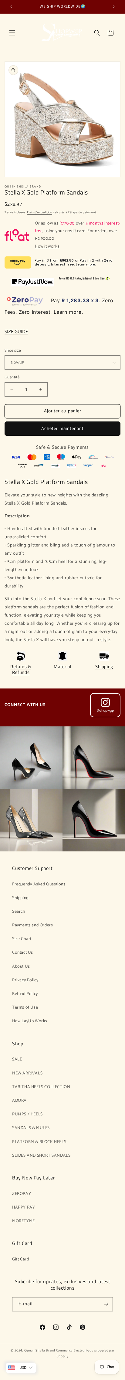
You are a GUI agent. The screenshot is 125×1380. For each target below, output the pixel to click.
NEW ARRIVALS (27, 1073)
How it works (47, 246)
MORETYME (23, 1221)
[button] (12, 32)
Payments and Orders (32, 925)
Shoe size (13, 351)
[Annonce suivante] (113, 6)
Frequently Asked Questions (39, 884)
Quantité (12, 377)
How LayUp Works (29, 1021)
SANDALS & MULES (31, 1128)
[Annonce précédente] (11, 6)
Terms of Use (25, 1007)
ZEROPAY (21, 1193)
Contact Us (22, 952)
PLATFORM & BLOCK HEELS (39, 1141)
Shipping (104, 666)
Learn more (85, 264)
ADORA (19, 1100)
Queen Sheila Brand (39, 1350)
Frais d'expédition (39, 212)
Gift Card (20, 1259)
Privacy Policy (25, 980)
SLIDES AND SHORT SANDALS (41, 1155)
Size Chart (22, 938)
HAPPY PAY (23, 1207)
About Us (21, 966)
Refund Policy (25, 993)
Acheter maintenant (62, 428)
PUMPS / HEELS (27, 1114)
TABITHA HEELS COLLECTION (41, 1087)
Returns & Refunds (20, 669)
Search (18, 911)
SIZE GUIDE (16, 332)
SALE (17, 1059)
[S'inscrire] (106, 1304)
